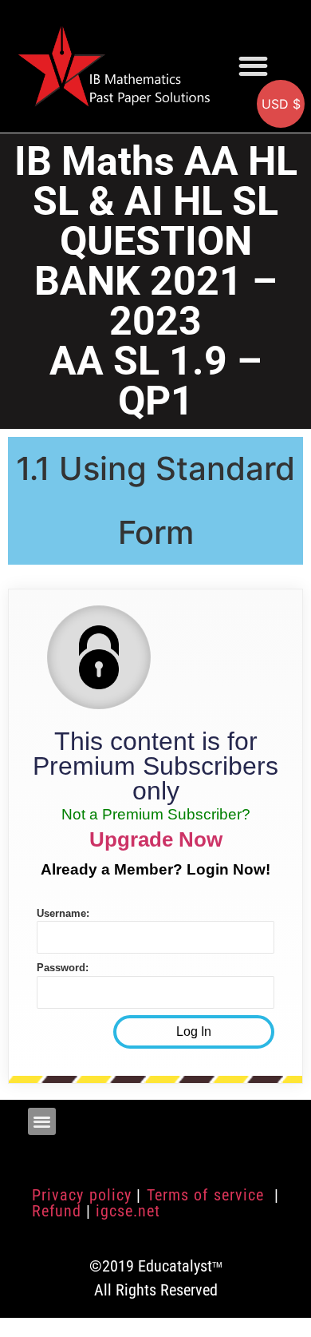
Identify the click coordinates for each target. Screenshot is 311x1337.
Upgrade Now (155, 839)
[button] (253, 65)
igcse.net (128, 1210)
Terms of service (208, 1194)
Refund (56, 1210)
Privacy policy (82, 1194)
